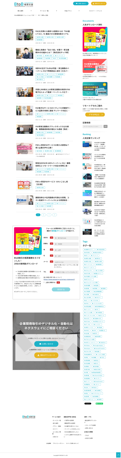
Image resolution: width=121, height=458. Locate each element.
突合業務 (98, 390)
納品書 (97, 351)
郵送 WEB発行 (98, 252)
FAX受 (87, 330)
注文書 (87, 333)
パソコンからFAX (98, 303)
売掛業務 (96, 396)
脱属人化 (103, 330)
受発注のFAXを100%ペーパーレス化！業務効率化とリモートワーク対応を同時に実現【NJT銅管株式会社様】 (52, 164)
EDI (86, 255)
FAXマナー (98, 297)
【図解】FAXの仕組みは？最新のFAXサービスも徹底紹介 (99, 176)
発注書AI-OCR (97, 318)
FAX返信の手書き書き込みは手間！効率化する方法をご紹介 (99, 185)
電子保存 (88, 369)
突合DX (95, 387)
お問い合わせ (82, 3)
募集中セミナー (89, 249)
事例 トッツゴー (90, 327)
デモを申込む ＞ (95, 114)
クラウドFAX (95, 300)
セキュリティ (89, 270)
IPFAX (87, 303)
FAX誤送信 (99, 312)
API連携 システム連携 (91, 276)
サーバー (88, 381)
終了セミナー (89, 279)
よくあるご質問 (56, 433)
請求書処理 (88, 390)
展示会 (96, 360)
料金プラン (68, 11)
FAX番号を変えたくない (71, 426)
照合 (87, 393)
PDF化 (102, 357)
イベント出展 (89, 312)
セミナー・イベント (95, 11)
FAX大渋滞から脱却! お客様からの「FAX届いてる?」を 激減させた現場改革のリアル (52, 32)
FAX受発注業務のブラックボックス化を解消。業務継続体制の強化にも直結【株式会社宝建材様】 (52, 127)
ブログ (87, 435)
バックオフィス (89, 399)
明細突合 (88, 384)
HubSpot (88, 348)
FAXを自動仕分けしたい (71, 432)
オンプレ (97, 378)
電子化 (95, 333)
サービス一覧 (44, 11)
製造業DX (88, 378)
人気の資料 (88, 297)
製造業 (58, 77)
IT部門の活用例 (69, 420)
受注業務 (88, 363)
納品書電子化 (89, 354)
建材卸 (87, 396)
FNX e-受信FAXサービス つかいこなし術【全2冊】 (51, 183)
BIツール (102, 315)
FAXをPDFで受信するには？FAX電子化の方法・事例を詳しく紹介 (99, 212)
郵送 (87, 357)
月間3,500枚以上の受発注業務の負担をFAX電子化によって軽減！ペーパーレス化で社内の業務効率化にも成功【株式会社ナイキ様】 (53, 90)
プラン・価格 (57, 426)
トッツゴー (97, 324)
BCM (95, 330)
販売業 (39, 98)
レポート (97, 384)
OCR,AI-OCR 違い (98, 375)
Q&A (87, 387)
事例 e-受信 (51, 37)
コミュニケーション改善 (92, 282)
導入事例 (20, 11)
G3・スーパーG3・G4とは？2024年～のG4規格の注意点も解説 (99, 233)
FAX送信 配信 (101, 249)
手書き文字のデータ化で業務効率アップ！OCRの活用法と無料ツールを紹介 (100, 194)
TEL (44, 272)
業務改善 (40, 39)
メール (45, 261)
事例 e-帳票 (41, 37)
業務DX (87, 366)
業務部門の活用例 (69, 423)
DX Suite (88, 321)
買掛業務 (88, 360)
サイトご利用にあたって (72, 443)
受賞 (87, 372)
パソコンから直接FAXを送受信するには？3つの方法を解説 (100, 157)
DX (55, 58)
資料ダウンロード (100, 3)
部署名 (45, 243)
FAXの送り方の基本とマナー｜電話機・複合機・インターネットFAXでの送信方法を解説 (99, 146)
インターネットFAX (90, 315)
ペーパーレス (60, 55)
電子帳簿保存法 (100, 306)
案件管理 (98, 336)
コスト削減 (40, 77)
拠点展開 (50, 77)
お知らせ (55, 437)
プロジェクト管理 (90, 339)
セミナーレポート (90, 267)
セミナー (55, 429)
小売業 (87, 294)
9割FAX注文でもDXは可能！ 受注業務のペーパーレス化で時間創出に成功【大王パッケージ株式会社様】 (52, 69)
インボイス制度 (101, 354)
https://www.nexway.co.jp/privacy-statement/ (59, 279)
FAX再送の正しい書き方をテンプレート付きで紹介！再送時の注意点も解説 (99, 167)
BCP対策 (88, 273)
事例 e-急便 (61, 37)
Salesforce (102, 342)
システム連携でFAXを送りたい (72, 436)
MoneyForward (98, 381)
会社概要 (48, 443)
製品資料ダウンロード (90, 421)
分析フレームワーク (90, 342)
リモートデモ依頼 (90, 425)
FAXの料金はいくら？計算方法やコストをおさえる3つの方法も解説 (99, 222)
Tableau (88, 345)
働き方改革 (97, 369)
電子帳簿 (96, 366)
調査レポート (98, 273)
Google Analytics (99, 345)
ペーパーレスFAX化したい (72, 429)
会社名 (45, 237)
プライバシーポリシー (58, 443)
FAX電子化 (40, 79)
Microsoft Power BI (100, 348)
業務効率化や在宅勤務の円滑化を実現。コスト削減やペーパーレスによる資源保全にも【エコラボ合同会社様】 (52, 198)
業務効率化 (88, 336)
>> (54, 214)
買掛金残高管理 (96, 372)
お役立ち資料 (89, 438)
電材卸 (100, 399)
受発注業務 (63, 58)
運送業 (103, 288)
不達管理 (88, 291)
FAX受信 (40, 55)
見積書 (94, 357)
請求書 (87, 375)
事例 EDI (98, 258)
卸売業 (48, 58)
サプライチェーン (97, 393)
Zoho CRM (88, 351)
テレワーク (40, 114)
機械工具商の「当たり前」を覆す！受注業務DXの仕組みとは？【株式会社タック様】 (52, 51)
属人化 (96, 363)
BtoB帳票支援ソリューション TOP (24, 15)
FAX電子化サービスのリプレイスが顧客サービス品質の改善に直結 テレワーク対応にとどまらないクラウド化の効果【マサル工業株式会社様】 (53, 109)
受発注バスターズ (99, 321)
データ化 (88, 324)
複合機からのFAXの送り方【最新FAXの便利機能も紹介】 (99, 203)
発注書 (100, 327)
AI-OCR (87, 318)
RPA (97, 309)
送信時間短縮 (98, 291)
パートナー (88, 309)
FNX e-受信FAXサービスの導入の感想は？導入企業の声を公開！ (52, 146)
